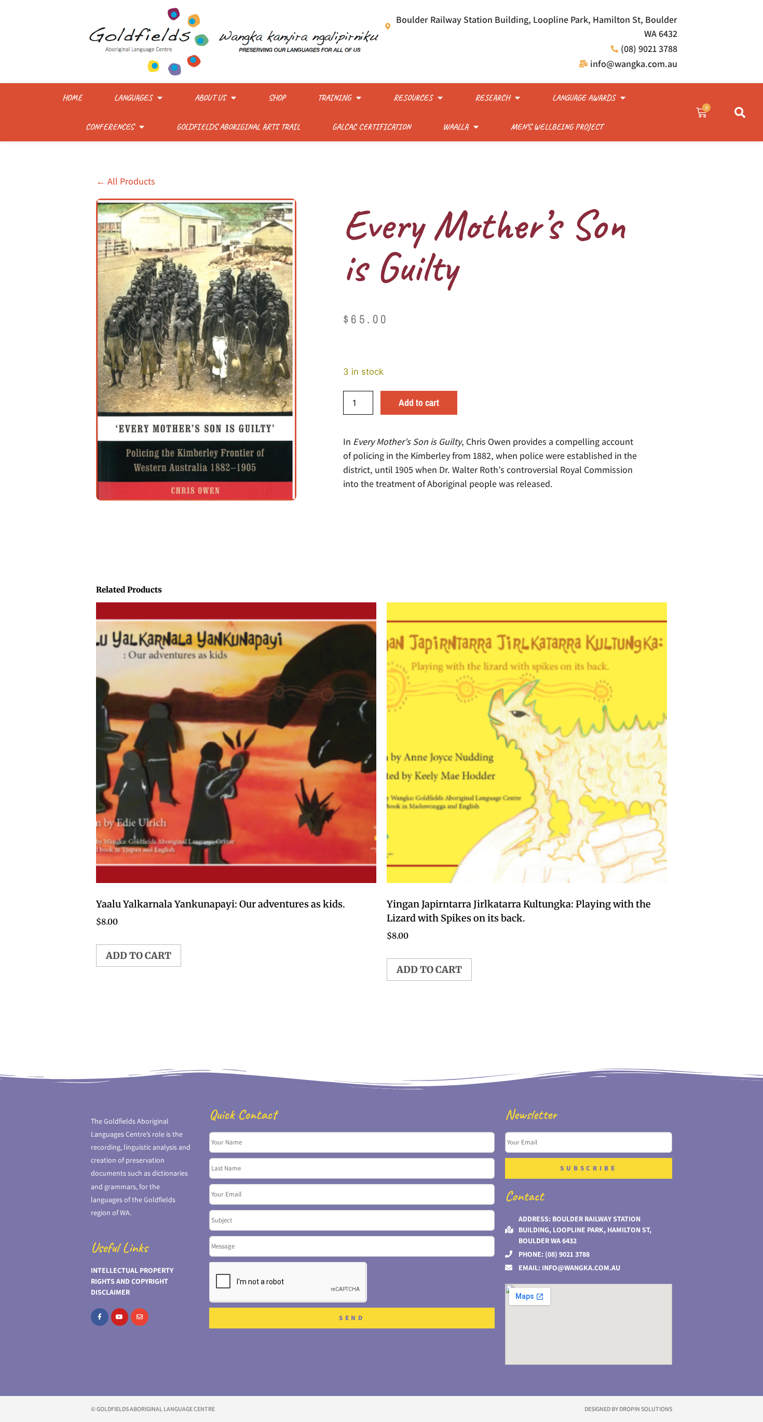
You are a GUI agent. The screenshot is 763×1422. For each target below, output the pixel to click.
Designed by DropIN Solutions (628, 1409)
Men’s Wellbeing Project (557, 127)
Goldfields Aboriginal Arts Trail (238, 127)
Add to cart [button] (138, 956)
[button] (740, 112)
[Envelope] (139, 1317)
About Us (210, 98)
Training (334, 98)
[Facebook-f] (99, 1317)
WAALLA (455, 127)
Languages (133, 98)
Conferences (110, 127)
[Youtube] (120, 1317)
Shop (276, 98)
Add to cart (419, 402)
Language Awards (583, 98)
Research (492, 98)
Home (72, 98)
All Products (125, 181)
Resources (412, 98)
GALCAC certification (371, 127)
